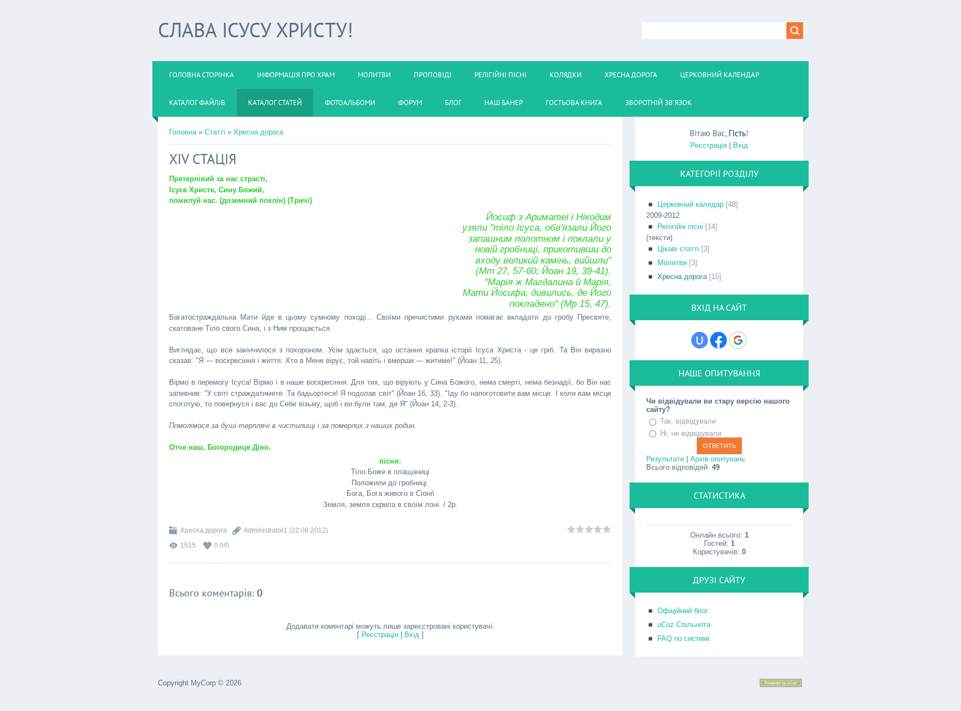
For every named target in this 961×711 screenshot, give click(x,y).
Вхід (411, 634)
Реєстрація (379, 634)
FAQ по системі (683, 638)
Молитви (672, 262)
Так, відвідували (688, 421)
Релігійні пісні (680, 226)
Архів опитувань (717, 459)
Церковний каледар (690, 204)
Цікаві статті (678, 249)
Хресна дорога (258, 132)
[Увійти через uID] (699, 340)
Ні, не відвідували (690, 433)
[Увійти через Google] (738, 340)
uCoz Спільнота (683, 624)
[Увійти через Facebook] (718, 340)
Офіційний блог (683, 610)
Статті (215, 132)
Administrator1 (266, 530)
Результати (665, 459)
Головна (182, 132)
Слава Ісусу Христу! (255, 30)
